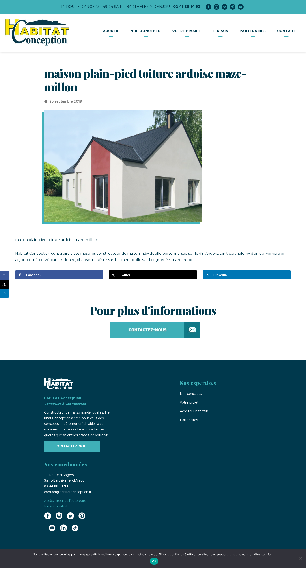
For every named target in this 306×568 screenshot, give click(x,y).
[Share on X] (4, 284)
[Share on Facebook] (4, 275)
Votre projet (186, 31)
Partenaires (253, 31)
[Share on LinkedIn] (4, 293)
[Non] (300, 558)
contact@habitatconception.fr (67, 492)
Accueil (111, 31)
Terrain (220, 31)
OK (154, 561)
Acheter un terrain (194, 411)
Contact (286, 31)
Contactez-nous (72, 446)
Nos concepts (146, 31)
